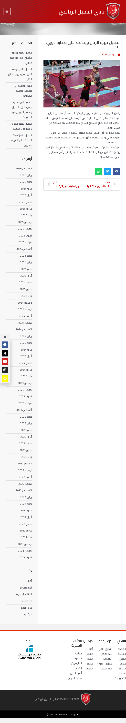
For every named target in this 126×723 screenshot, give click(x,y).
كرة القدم (26, 607)
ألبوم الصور (76, 673)
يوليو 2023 (26, 416)
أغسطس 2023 (24, 409)
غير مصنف (26, 600)
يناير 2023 (26, 456)
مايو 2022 (26, 510)
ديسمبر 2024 (25, 302)
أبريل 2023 (26, 436)
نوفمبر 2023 (25, 389)
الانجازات (107, 658)
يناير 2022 (26, 537)
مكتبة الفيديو (75, 678)
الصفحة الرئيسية (122, 651)
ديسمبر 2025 (25, 222)
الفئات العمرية (24, 594)
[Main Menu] (6, 11)
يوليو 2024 (26, 336)
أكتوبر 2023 (25, 396)
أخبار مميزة (26, 587)
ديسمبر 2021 (25, 544)
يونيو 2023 (26, 423)
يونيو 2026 (26, 181)
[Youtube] (5, 361)
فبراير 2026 (26, 208)
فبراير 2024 (26, 369)
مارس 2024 (25, 362)
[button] (116, 171)
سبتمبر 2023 (25, 403)
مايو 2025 (26, 268)
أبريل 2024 (26, 356)
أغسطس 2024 (24, 329)
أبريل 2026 (26, 195)
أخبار (29, 580)
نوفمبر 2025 (25, 228)
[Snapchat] (5, 378)
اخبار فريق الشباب (76, 666)
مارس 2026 (25, 201)
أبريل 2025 (26, 275)
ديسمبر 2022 (25, 463)
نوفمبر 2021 (25, 550)
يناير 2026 (26, 215)
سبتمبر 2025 (25, 242)
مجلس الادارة (122, 666)
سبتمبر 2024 (25, 322)
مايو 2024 (26, 349)
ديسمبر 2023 (25, 383)
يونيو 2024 (26, 342)
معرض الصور (89, 656)
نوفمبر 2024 (25, 309)
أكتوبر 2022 (25, 476)
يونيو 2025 (26, 262)
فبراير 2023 (26, 450)
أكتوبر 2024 (25, 315)
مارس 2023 (25, 443)
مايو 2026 (26, 188)
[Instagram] (5, 370)
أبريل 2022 (26, 517)
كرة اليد (27, 614)
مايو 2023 (26, 430)
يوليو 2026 (26, 175)
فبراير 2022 (26, 530)
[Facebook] (5, 344)
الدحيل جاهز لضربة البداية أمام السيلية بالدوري (21, 140)
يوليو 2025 (26, 255)
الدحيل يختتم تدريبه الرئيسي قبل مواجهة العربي (21, 57)
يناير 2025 (26, 295)
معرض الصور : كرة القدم (104, 666)
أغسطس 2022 (24, 490)
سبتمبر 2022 (25, 483)
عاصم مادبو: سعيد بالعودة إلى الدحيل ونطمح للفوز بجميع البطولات (21, 109)
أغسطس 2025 (24, 248)
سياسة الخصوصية (120, 676)
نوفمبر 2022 (25, 470)
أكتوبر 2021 (25, 557)
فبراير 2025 (26, 289)
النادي (122, 658)
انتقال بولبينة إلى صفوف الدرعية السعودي (23, 90)
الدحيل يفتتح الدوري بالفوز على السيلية (21, 126)
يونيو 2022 (26, 503)
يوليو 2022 (26, 497)
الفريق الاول (105, 648)
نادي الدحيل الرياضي (81, 11)
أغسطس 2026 (24, 168)
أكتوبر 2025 (25, 235)
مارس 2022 (25, 523)
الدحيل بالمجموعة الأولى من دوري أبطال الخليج (20, 74)
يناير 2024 (26, 376)
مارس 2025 (25, 282)
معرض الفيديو (89, 666)
